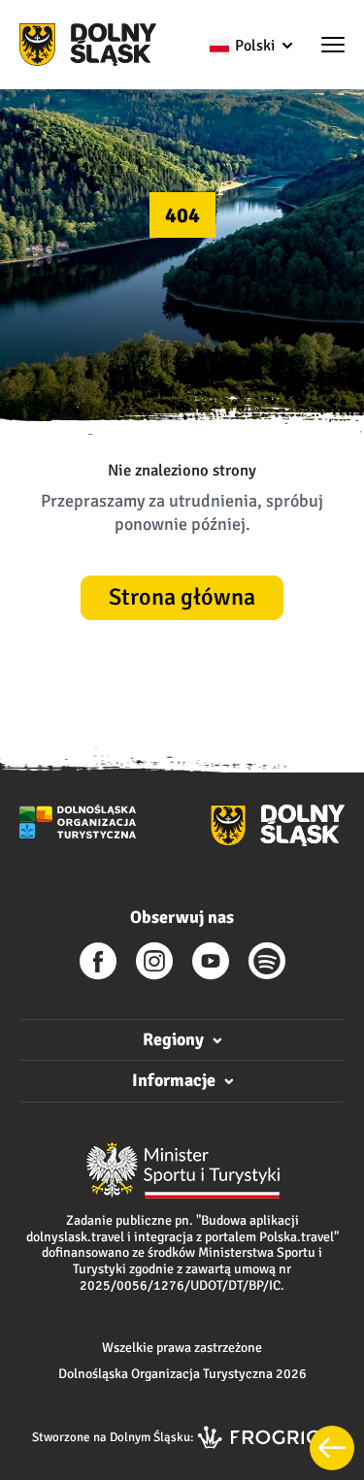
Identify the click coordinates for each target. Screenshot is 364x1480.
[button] (333, 46)
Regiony (173, 1039)
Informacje (173, 1080)
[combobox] (250, 45)
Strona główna (182, 596)
